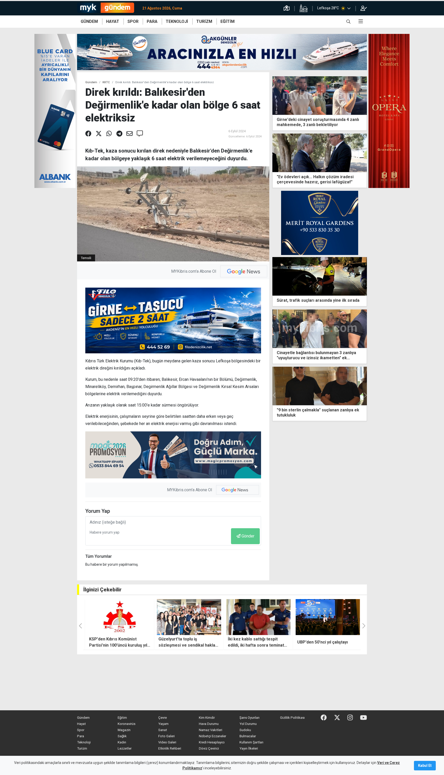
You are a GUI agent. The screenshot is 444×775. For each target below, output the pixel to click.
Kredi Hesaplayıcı (212, 742)
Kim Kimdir (207, 718)
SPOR (132, 21)
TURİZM (204, 21)
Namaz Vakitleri (210, 730)
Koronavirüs (126, 724)
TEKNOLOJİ (177, 21)
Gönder (248, 536)
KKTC (106, 82)
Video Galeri (167, 742)
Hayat (81, 724)
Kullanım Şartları (251, 742)
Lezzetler (125, 748)
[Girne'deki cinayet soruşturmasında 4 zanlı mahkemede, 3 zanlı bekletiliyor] (319, 95)
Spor (80, 730)
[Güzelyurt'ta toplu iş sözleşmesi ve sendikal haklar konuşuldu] (187, 617)
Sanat (162, 730)
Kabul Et (425, 765)
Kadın (122, 742)
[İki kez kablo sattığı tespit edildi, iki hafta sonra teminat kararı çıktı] (256, 617)
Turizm (82, 748)
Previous (274, 395)
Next (364, 395)
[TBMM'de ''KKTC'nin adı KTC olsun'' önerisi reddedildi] (319, 386)
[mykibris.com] (107, 8)
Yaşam (163, 724)
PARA (152, 21)
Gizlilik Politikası (292, 718)
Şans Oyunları (249, 718)
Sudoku (245, 730)
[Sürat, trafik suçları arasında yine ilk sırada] (319, 276)
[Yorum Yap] (140, 133)
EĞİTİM (227, 21)
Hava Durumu (209, 724)
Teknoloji (84, 742)
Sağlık (122, 736)
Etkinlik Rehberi (169, 748)
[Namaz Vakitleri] (303, 8)
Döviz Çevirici (209, 748)
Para (80, 736)
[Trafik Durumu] (287, 8)
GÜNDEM (89, 21)
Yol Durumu (248, 724)
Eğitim (122, 718)
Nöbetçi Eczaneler (212, 736)
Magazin (124, 730)
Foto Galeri (166, 736)
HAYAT (112, 21)
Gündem (91, 82)
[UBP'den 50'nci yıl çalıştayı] (326, 617)
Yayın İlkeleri (248, 748)
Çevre (162, 718)
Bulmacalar (247, 736)
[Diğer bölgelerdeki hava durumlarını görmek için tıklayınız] (349, 8)
